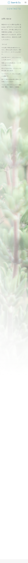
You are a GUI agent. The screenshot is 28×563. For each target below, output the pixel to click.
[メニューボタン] (25, 2)
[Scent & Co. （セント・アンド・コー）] (14, 2)
